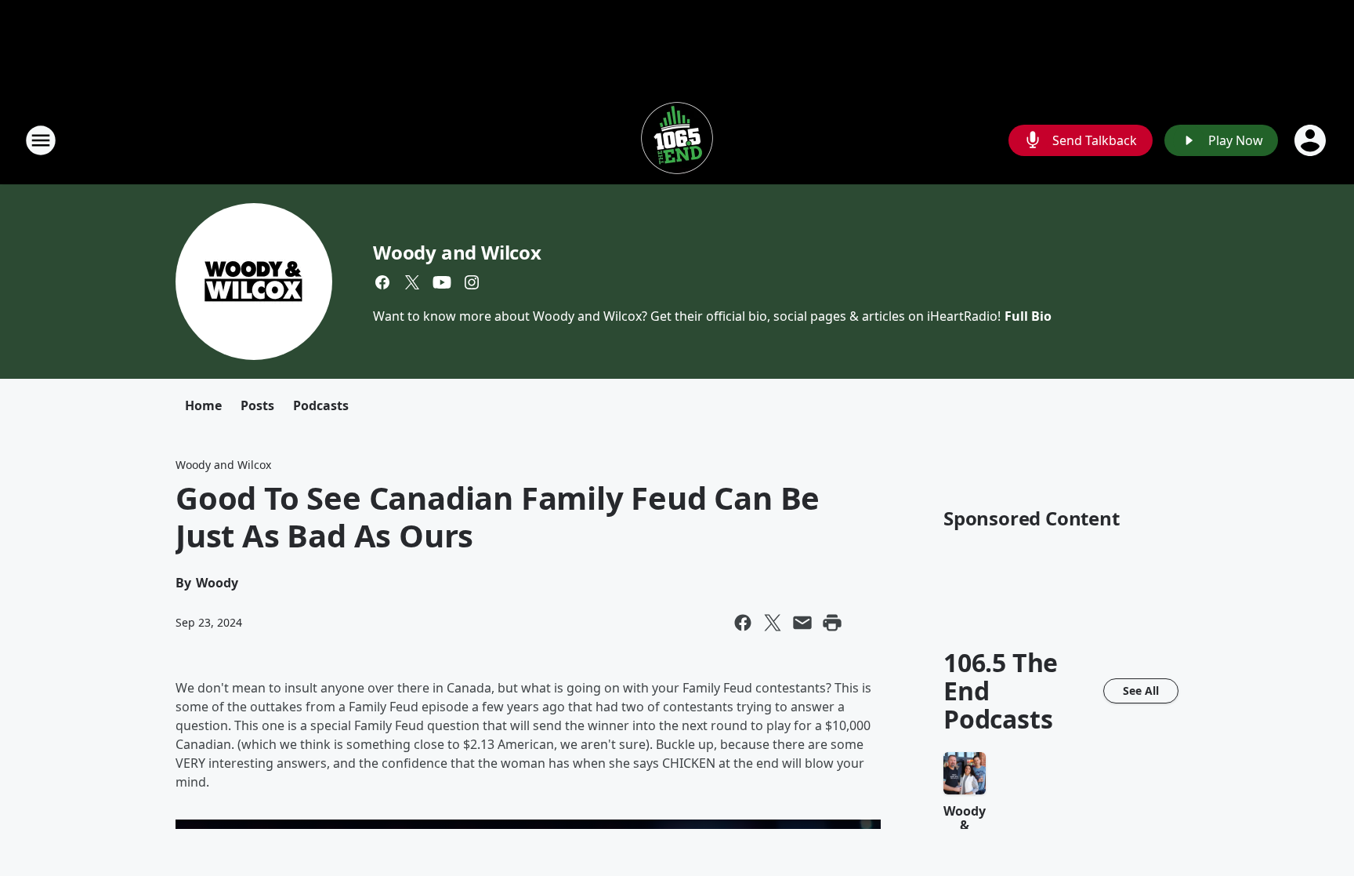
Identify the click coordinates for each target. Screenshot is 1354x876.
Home (203, 405)
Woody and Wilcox (457, 252)
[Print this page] (832, 623)
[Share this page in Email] (802, 623)
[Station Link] (677, 140)
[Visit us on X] (412, 282)
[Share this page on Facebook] (743, 623)
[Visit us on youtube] (442, 282)
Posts (257, 405)
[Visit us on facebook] (382, 282)
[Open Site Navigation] (40, 140)
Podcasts (321, 405)
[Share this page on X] (773, 623)
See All (1141, 690)
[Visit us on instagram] (471, 282)
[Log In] (1311, 140)
